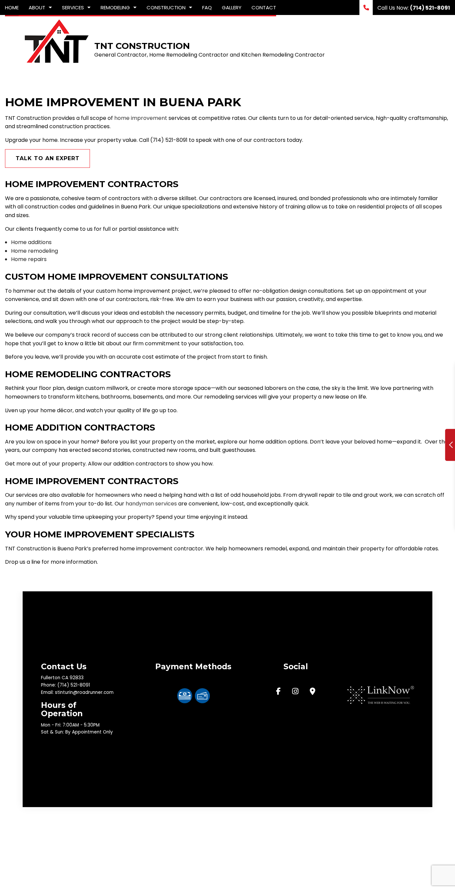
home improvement (140, 118)
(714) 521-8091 (73, 685)
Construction (166, 7)
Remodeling (115, 7)
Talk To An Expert (48, 158)
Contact (263, 7)
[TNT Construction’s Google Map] (312, 692)
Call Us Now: (413, 8)
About (37, 7)
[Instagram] (295, 692)
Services (73, 7)
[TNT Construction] (56, 41)
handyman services (151, 503)
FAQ (207, 7)
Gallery (231, 7)
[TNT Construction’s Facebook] (278, 692)
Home (12, 7)
